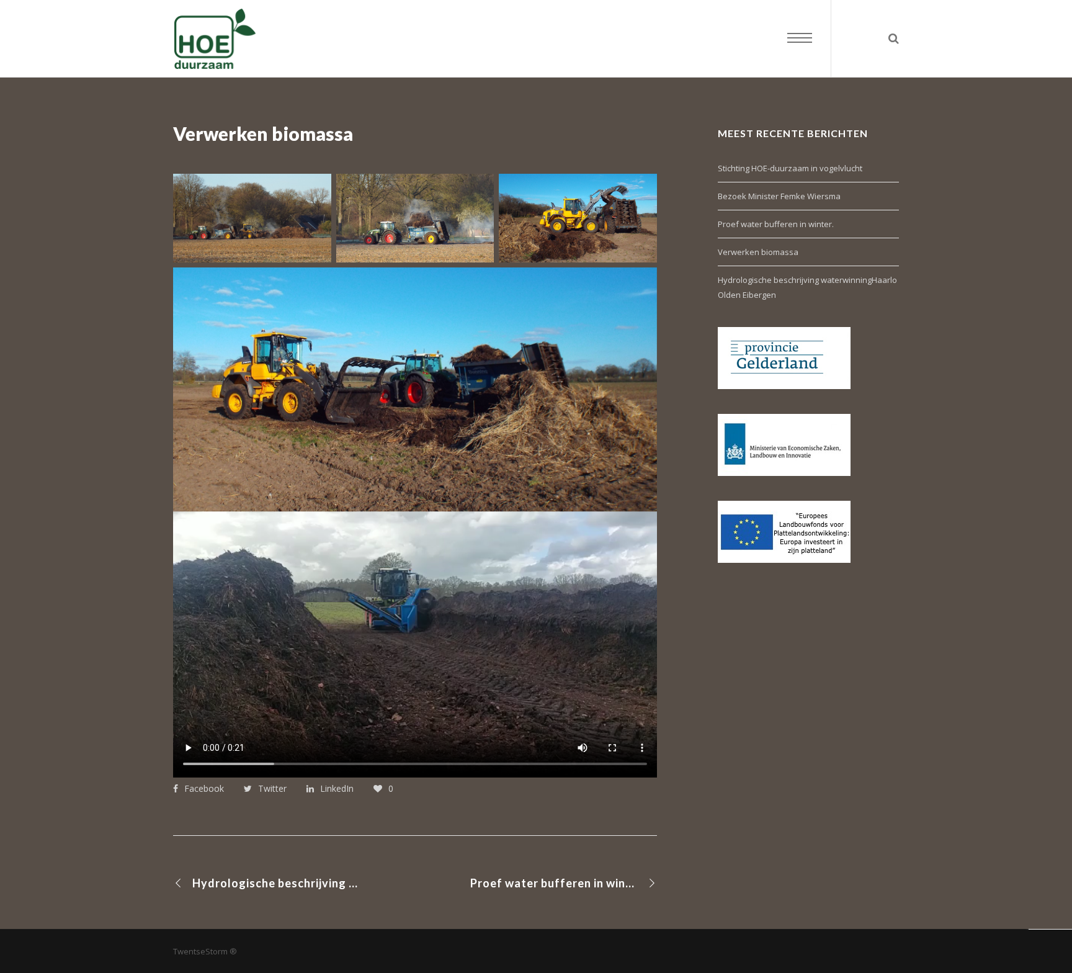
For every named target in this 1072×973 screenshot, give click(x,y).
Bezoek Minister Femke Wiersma (779, 196)
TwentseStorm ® (205, 951)
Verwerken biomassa (758, 252)
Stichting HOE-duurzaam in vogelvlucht (790, 168)
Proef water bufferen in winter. (776, 224)
